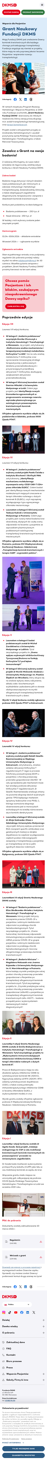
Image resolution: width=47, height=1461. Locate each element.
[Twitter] (33, 1312)
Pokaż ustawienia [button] (11, 1443)
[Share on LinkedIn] (25, 99)
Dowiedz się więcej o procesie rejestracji (21, 1267)
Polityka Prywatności (10, 1439)
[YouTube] (15, 1312)
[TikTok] (9, 1312)
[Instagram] (3, 1312)
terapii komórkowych (17, 124)
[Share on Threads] (30, 99)
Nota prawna (26, 1439)
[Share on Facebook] (15, 99)
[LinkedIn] (27, 1312)
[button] (42, 4)
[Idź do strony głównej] (9, 5)
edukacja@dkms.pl (27, 260)
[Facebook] (21, 1312)
